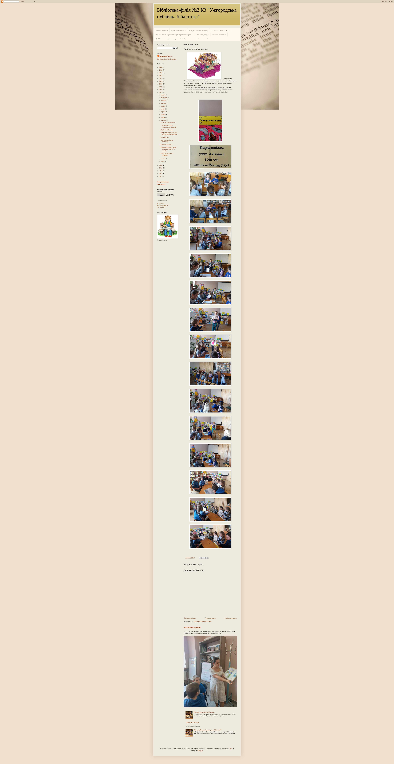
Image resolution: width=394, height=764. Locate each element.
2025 (161, 70)
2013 (161, 174)
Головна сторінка (162, 30)
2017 (161, 92)
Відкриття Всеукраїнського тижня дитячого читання (169, 133)
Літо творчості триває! (192, 627)
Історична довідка (202, 35)
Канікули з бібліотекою (168, 123)
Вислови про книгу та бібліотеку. (204, 712)
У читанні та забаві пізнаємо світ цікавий (168, 126)
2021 (161, 81)
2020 (161, 84)
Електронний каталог (206, 39)
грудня (163, 95)
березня (163, 120)
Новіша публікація (190, 618)
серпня (163, 106)
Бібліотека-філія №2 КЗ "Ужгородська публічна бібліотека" (197, 13)
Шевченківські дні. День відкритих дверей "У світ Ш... (168, 149)
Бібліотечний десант (167, 130)
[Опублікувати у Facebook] (206, 558)
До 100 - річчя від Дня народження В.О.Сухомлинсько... (175, 39)
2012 (161, 176)
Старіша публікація (230, 618)
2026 (161, 67)
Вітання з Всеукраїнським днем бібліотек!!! (207, 730)
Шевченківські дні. (166, 144)
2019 (161, 87)
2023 (161, 76)
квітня (163, 117)
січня (163, 162)
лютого (163, 159)
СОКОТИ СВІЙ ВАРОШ (221, 30)
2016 (161, 165)
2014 (161, 171)
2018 (161, 90)
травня (163, 114)
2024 (161, 73)
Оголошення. (165, 137)
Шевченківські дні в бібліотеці (167, 141)
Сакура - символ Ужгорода (198, 30)
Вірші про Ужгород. (193, 722)
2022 (161, 78)
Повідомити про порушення (163, 183)
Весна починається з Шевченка (167, 154)
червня (163, 112)
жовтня (163, 100)
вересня (163, 103)
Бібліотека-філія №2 (165, 56)
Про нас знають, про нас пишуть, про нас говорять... (174, 35)
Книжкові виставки (219, 35)
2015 (161, 168)
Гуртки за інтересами (178, 30)
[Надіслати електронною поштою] (200, 558)
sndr (231, 749)
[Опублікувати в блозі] (202, 558)
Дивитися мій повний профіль (166, 59)
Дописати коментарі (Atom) (202, 621)
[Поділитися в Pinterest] (208, 558)
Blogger (200, 751)
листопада (164, 98)
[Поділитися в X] (204, 558)
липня (163, 109)
